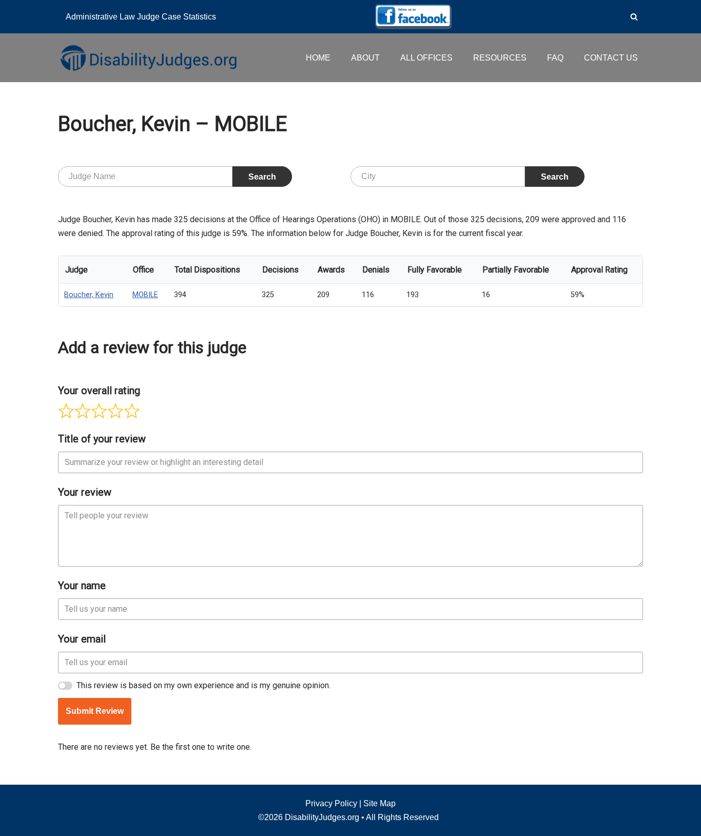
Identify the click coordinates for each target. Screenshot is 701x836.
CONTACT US (611, 57)
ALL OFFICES (426, 57)
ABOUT (365, 57)
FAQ (555, 57)
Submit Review (95, 711)
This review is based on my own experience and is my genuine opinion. (203, 685)
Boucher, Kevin (88, 294)
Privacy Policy (331, 803)
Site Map (379, 803)
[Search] (634, 17)
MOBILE (145, 294)
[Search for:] (145, 176)
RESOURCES (500, 57)
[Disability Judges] (148, 57)
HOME (318, 57)
